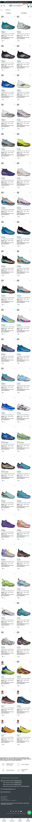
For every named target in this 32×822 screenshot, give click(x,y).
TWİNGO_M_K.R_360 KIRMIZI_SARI (24, 678)
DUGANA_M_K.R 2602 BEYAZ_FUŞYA (24, 209)
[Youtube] (21, 811)
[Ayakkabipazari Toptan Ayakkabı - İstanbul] (16, 6)
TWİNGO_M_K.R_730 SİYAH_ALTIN (24, 63)
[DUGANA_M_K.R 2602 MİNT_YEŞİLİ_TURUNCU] (23, 257)
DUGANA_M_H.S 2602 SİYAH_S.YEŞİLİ (8, 297)
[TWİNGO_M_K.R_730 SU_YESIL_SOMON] (23, 23)
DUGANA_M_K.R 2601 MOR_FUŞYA (8, 532)
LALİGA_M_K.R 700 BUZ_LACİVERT (24, 121)
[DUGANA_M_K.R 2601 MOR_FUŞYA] (8, 521)
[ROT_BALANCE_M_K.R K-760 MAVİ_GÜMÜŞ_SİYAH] (8, 433)
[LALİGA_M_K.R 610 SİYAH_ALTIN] (23, 550)
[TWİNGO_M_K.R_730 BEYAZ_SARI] (23, 81)
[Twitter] (13, 811)
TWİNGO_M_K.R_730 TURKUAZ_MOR (8, 33)
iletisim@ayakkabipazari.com (9, 789)
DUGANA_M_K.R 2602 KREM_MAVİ (8, 209)
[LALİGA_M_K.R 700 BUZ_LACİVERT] (23, 111)
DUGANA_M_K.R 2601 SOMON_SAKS (24, 532)
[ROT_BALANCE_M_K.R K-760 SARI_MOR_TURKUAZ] (23, 433)
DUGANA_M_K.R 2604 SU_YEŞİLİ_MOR (24, 473)
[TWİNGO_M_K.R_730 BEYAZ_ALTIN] (8, 111)
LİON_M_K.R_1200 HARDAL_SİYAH (8, 737)
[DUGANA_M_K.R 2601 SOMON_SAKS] (23, 521)
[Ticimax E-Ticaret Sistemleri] (16, 817)
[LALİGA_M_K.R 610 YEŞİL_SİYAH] (8, 580)
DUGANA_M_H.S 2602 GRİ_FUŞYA (8, 356)
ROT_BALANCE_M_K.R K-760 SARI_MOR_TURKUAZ (24, 444)
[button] (2, 265)
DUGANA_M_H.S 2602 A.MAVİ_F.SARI (8, 326)
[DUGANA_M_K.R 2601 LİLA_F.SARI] (8, 550)
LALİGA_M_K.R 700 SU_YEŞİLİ (8, 151)
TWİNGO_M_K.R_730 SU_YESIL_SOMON (24, 33)
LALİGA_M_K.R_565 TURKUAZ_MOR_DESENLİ (24, 620)
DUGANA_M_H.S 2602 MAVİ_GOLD (24, 356)
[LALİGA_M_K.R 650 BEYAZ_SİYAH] (23, 404)
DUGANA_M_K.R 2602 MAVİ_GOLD (8, 239)
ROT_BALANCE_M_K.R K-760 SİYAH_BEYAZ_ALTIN (8, 473)
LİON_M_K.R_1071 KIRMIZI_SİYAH (8, 708)
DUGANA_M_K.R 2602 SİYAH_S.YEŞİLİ (8, 268)
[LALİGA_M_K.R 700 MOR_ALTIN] (8, 169)
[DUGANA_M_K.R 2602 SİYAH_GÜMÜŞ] (23, 228)
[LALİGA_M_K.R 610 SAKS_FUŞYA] (8, 404)
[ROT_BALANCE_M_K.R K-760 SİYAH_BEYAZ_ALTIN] (8, 462)
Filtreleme (24, 13)
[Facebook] (10, 811)
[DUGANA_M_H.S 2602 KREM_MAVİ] (23, 286)
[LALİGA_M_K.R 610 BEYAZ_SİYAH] (8, 609)
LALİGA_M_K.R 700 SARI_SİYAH (24, 151)
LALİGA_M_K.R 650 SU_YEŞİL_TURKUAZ (24, 385)
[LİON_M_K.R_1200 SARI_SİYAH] (23, 726)
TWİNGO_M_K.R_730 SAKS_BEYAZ (8, 92)
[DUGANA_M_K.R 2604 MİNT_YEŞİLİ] (8, 492)
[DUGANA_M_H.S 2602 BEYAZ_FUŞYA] (23, 316)
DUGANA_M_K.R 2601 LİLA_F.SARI (8, 561)
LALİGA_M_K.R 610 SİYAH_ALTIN (24, 561)
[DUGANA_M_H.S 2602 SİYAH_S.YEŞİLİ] (8, 286)
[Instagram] (15, 811)
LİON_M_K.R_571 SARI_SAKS (7, 678)
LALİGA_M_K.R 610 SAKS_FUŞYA (8, 414)
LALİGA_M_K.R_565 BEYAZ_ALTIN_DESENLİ (8, 649)
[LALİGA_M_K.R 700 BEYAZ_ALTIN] (23, 169)
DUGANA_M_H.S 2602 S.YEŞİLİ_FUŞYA (8, 385)
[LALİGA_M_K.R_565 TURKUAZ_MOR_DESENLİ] (23, 609)
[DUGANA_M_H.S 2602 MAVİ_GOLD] (23, 345)
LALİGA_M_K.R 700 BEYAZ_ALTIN (24, 180)
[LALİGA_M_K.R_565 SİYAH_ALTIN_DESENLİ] (23, 638)
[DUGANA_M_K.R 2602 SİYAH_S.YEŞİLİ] (8, 257)
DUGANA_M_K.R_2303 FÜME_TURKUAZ (24, 708)
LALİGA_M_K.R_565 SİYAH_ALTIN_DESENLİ (24, 649)
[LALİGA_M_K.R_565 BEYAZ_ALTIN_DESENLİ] (8, 638)
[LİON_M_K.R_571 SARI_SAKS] (8, 668)
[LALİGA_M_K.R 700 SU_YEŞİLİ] (8, 140)
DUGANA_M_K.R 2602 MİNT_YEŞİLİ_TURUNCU (24, 268)
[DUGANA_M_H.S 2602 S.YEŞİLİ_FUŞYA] (8, 374)
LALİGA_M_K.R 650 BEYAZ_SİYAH (24, 414)
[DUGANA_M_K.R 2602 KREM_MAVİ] (8, 198)
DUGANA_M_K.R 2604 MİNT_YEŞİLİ (8, 502)
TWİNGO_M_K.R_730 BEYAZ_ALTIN (8, 121)
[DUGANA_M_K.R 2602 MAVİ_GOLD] (8, 228)
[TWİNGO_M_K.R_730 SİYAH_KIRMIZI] (8, 52)
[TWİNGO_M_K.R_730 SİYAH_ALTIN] (23, 52)
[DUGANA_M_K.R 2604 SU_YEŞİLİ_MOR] (23, 462)
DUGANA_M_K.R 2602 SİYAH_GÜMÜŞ (24, 239)
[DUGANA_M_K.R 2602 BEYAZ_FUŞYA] (23, 198)
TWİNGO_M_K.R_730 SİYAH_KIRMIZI (8, 63)
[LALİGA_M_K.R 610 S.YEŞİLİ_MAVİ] (23, 580)
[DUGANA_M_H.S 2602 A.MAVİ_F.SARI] (8, 316)
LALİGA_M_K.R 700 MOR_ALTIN (8, 180)
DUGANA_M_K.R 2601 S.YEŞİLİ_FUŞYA (24, 502)
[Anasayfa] (2, 9)
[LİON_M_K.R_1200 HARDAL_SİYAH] (8, 726)
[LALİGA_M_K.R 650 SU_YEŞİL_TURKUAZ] (23, 374)
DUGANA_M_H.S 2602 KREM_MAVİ (24, 297)
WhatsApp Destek (6, 792)
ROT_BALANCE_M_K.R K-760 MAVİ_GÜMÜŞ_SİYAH (8, 444)
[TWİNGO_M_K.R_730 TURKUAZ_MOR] (8, 23)
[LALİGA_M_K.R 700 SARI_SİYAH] (23, 140)
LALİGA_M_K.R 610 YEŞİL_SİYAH (8, 590)
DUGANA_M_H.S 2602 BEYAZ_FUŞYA (24, 326)
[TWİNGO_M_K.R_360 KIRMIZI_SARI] (23, 668)
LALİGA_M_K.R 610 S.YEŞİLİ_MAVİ (24, 590)
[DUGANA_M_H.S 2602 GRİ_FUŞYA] (8, 345)
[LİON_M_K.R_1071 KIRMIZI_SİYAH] (8, 697)
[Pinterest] (18, 811)
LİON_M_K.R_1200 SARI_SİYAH (24, 737)
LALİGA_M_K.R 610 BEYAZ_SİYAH (8, 620)
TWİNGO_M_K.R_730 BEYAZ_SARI (24, 92)
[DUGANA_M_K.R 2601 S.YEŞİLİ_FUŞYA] (23, 492)
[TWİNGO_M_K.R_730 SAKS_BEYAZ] (8, 81)
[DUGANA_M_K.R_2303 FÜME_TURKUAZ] (23, 697)
